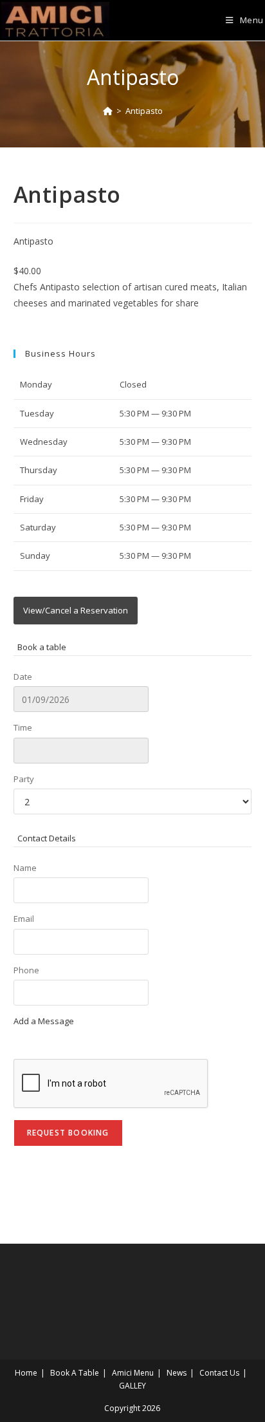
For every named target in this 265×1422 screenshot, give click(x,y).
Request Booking (68, 1132)
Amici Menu (133, 1372)
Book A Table (74, 1372)
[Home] (108, 111)
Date (23, 676)
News (177, 1372)
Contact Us (219, 1372)
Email (24, 918)
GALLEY (132, 1385)
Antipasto (144, 111)
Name (25, 868)
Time (23, 727)
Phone (26, 970)
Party (24, 779)
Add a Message (44, 1021)
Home (26, 1372)
